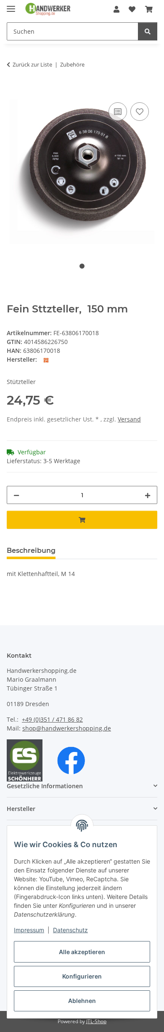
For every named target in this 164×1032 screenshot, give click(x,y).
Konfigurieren (82, 976)
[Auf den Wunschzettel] (139, 111)
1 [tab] (82, 266)
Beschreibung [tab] (31, 551)
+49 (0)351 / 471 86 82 (52, 719)
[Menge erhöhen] (147, 495)
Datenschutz (70, 929)
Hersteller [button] (21, 809)
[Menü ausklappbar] (11, 5)
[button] (116, 9)
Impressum (29, 929)
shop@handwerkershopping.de (66, 728)
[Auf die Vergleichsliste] (117, 111)
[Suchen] (147, 31)
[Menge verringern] (16, 495)
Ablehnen (82, 1000)
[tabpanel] (82, 172)
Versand (129, 419)
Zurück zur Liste (32, 64)
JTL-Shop (96, 1021)
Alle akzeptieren (82, 951)
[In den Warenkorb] (13, 91)
